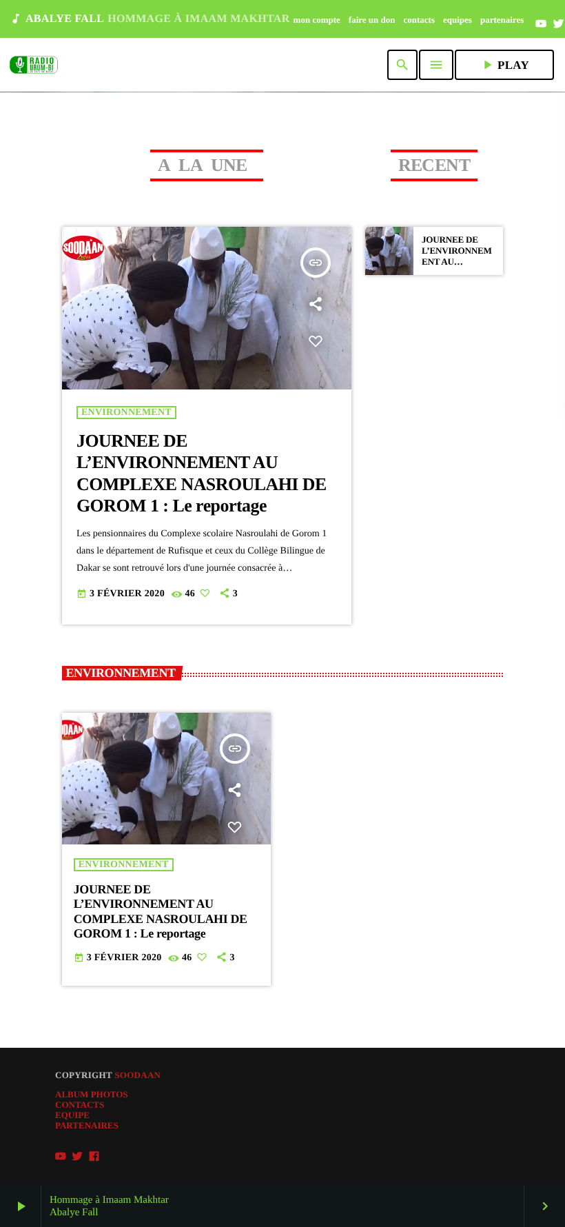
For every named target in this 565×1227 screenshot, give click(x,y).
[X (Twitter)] (558, 24)
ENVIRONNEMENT (126, 412)
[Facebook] (94, 1156)
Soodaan (137, 1075)
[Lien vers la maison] (34, 65)
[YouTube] (540, 24)
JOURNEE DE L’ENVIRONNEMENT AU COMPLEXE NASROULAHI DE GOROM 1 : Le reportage (160, 911)
